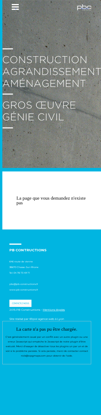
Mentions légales (54, 309)
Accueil (85, 8)
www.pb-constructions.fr (23, 289)
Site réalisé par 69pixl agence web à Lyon (36, 319)
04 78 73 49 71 (22, 272)
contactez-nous (20, 303)
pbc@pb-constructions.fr (23, 284)
